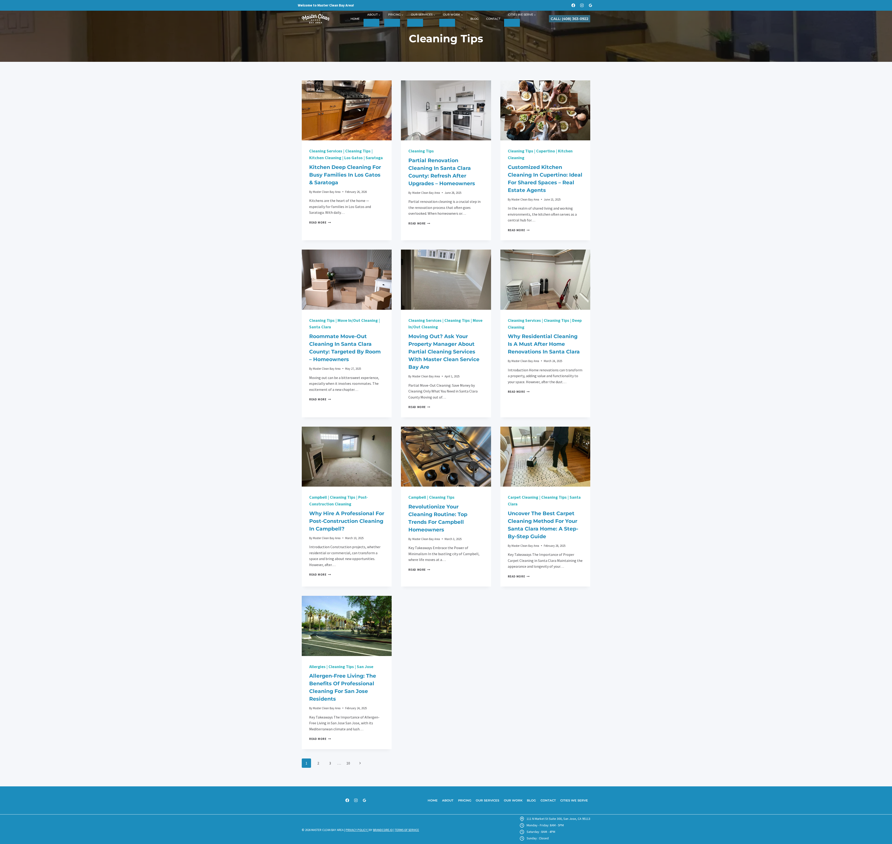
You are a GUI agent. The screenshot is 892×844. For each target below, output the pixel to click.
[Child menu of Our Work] (447, 23)
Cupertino (545, 151)
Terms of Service (407, 830)
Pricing (464, 800)
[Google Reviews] (590, 5)
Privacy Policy (357, 830)
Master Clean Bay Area (327, 192)
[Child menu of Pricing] (392, 23)
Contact (493, 18)
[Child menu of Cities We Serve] (512, 23)
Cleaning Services (325, 151)
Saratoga (374, 157)
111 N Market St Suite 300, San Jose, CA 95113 (558, 819)
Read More (320, 222)
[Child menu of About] (371, 23)
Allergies (317, 666)
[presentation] (347, 110)
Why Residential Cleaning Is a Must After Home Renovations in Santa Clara (544, 344)
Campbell (318, 497)
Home (355, 18)
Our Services (487, 800)
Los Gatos (353, 157)
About (447, 800)
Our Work (513, 800)
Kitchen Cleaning (325, 157)
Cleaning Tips (358, 151)
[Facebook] (573, 5)
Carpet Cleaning (523, 497)
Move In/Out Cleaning (358, 320)
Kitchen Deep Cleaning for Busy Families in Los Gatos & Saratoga (345, 175)
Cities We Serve (574, 800)
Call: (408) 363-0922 (569, 18)
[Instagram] (582, 5)
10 (348, 763)
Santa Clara (320, 327)
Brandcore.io (383, 830)
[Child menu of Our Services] (415, 23)
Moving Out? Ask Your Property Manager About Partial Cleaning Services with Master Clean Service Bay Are (443, 351)
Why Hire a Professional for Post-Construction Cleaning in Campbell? (346, 521)
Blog (474, 18)
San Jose (365, 666)
